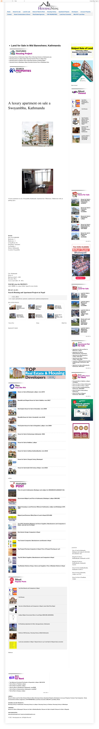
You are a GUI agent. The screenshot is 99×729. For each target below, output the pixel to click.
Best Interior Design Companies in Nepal (29, 532)
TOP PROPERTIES (52, 14)
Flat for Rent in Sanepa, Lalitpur (17, 690)
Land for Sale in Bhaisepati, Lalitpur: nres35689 (85, 303)
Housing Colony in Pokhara (45, 704)
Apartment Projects (64, 11)
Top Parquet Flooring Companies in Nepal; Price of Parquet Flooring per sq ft (39, 549)
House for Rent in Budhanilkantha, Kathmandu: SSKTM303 (81, 388)
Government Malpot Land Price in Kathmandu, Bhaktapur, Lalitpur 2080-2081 (39, 498)
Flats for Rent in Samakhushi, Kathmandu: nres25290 (22, 687)
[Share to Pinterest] (18, 296)
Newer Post (11, 323)
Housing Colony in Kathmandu (15, 704)
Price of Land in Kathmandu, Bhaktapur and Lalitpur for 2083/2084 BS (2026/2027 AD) (41, 490)
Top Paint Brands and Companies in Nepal (29, 588)
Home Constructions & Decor (22, 14)
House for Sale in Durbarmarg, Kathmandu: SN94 (31, 434)
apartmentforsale (19, 298)
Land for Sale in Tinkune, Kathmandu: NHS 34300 (85, 295)
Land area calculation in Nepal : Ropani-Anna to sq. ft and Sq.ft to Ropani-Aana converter (41, 641)
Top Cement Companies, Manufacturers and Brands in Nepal (34, 540)
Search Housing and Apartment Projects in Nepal (26, 292)
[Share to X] (15, 296)
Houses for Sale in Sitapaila (62, 709)
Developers (75, 11)
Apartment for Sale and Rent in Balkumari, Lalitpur (80, 350)
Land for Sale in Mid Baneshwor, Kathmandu (36, 45)
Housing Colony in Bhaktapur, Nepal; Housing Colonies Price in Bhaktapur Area (29, 62)
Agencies (22, 699)
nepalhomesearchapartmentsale (42, 298)
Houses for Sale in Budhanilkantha (32, 709)
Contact (9, 14)
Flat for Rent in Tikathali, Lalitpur (17, 684)
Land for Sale (19, 698)
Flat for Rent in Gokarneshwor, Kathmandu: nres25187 (22, 689)
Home (8, 11)
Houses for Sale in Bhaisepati (15, 709)
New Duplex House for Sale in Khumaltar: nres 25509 (32, 408)
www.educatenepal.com (14, 714)
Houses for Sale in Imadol (48, 709)
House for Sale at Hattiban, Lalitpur (27, 442)
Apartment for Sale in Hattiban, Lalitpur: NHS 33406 (80, 359)
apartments (25, 298)
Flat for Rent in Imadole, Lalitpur (17, 685)
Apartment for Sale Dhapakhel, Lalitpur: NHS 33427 (80, 356)
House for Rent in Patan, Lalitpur (81, 385)
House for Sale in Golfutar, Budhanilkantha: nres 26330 (33, 451)
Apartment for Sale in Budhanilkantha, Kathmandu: (80, 353)
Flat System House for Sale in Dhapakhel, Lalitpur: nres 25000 (35, 425)
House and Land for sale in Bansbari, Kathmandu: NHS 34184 (85, 321)
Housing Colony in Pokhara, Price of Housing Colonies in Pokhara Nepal (27, 60)
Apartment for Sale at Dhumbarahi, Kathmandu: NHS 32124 (81, 366)
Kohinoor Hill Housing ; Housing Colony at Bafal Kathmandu (34, 632)
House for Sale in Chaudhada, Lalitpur (85, 217)
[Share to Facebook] (16, 296)
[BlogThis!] (14, 296)
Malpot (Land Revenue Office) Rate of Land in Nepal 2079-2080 (35, 515)
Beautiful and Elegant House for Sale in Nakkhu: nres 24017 (34, 400)
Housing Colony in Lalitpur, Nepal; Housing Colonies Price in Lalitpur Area (27, 58)
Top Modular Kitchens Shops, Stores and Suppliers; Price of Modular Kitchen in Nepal (41, 566)
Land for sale (26, 11)
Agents (13, 298)
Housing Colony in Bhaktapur (60, 704)
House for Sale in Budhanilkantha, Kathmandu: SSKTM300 (85, 226)
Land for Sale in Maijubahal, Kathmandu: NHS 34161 (85, 330)
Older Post (64, 323)
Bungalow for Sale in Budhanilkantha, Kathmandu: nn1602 (81, 557)
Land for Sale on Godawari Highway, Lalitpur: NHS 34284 (85, 312)
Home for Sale (11, 698)
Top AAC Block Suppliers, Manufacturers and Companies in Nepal (36, 557)
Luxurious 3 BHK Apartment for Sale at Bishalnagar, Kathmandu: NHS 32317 (81, 362)
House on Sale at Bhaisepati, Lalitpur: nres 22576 (31, 392)
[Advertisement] (49, 30)
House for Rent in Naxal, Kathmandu (82, 384)
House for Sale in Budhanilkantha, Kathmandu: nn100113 (85, 201)
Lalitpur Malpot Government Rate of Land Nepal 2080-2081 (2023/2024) (36, 615)
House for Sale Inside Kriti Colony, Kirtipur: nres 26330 (33, 467)
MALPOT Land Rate (79, 14)
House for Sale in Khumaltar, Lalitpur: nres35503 (79, 573)
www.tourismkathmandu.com (28, 714)
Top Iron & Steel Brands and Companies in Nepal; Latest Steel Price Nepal (37, 606)
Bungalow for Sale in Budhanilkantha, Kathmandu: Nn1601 (79, 563)
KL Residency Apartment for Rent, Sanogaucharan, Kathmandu (34, 624)
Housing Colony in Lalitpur (31, 704)
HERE (14, 286)
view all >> (88, 241)
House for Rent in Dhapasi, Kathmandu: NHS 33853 (79, 394)
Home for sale (17, 11)
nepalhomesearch (31, 298)
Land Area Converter (65, 14)
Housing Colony (51, 11)
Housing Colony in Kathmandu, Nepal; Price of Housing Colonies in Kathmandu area (30, 57)
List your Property (85, 11)
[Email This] (12, 296)
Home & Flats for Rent (39, 11)
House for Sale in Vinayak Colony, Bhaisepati (30, 459)
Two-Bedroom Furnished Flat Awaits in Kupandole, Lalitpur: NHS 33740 (27, 682)
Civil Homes (21, 597)
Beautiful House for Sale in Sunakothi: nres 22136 (31, 417)
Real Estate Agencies (38, 14)
